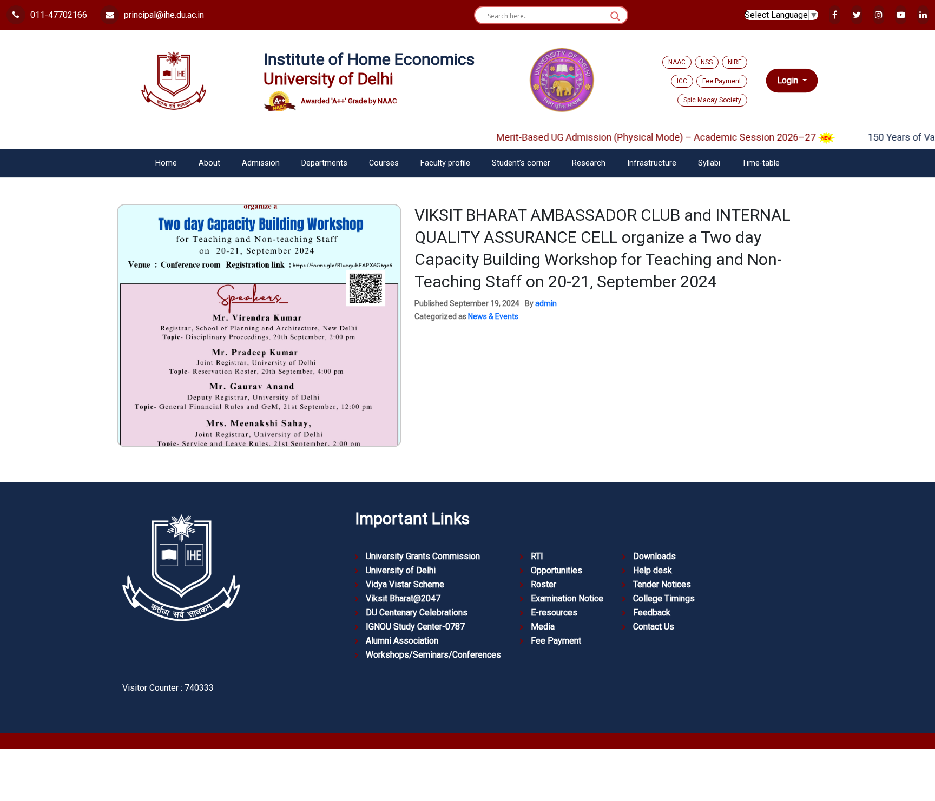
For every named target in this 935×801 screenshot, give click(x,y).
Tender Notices (662, 584)
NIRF (734, 62)
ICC (682, 81)
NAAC (677, 62)
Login (788, 80)
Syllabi (709, 163)
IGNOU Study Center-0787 (415, 626)
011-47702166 (57, 15)
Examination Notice (567, 598)
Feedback (651, 612)
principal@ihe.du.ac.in (163, 15)
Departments (324, 163)
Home (166, 163)
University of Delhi (401, 570)
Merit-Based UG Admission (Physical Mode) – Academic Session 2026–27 (637, 137)
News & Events (493, 316)
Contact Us (653, 626)
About (209, 163)
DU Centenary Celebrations (416, 612)
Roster (543, 584)
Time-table (761, 163)
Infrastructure (651, 163)
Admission (261, 163)
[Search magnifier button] (615, 16)
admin (546, 303)
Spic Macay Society (712, 100)
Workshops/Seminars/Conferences (433, 655)
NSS (707, 62)
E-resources (554, 612)
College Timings (664, 598)
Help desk (652, 570)
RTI (537, 556)
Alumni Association (402, 640)
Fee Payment (721, 81)
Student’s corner (521, 163)
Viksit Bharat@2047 (403, 598)
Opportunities (556, 570)
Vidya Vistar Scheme (405, 584)
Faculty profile (445, 163)
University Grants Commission (423, 556)
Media (543, 626)
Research (588, 163)
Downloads (654, 556)
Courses (384, 163)
